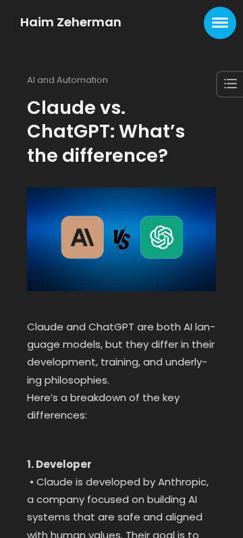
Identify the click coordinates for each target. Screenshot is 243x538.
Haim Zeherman (71, 21)
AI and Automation (67, 79)
